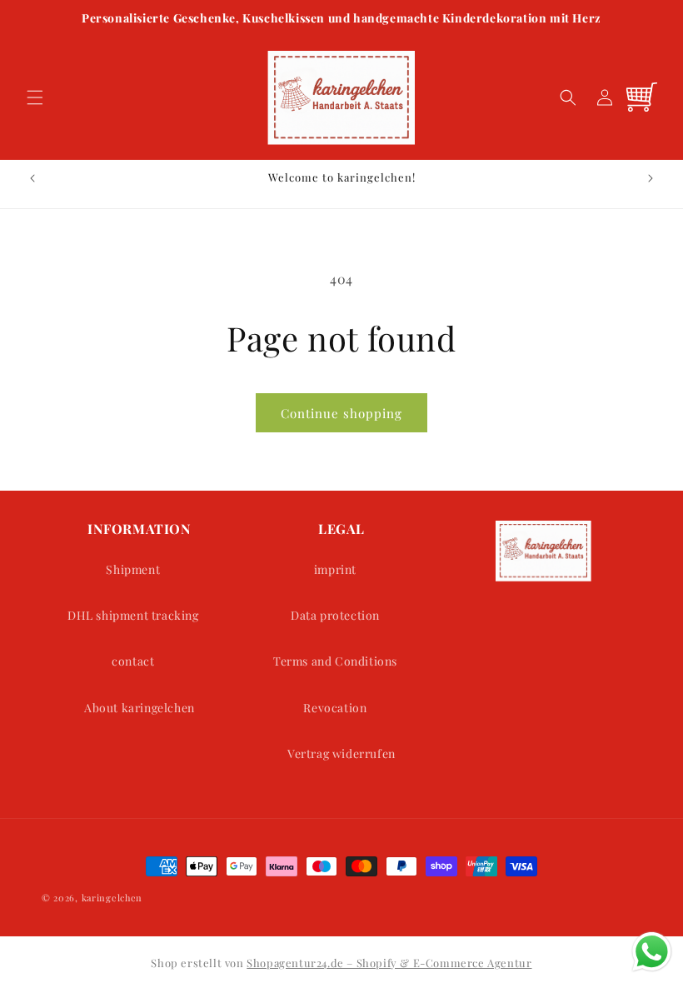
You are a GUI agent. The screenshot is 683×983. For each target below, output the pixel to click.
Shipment (133, 569)
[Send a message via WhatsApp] (652, 952)
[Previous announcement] (32, 178)
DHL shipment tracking (133, 615)
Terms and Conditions (335, 661)
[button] (35, 97)
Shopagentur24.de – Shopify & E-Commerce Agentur (389, 963)
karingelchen (112, 897)
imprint (335, 569)
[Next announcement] (650, 178)
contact (133, 661)
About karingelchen (139, 708)
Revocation (334, 708)
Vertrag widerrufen (341, 753)
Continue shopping (341, 413)
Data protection (335, 615)
